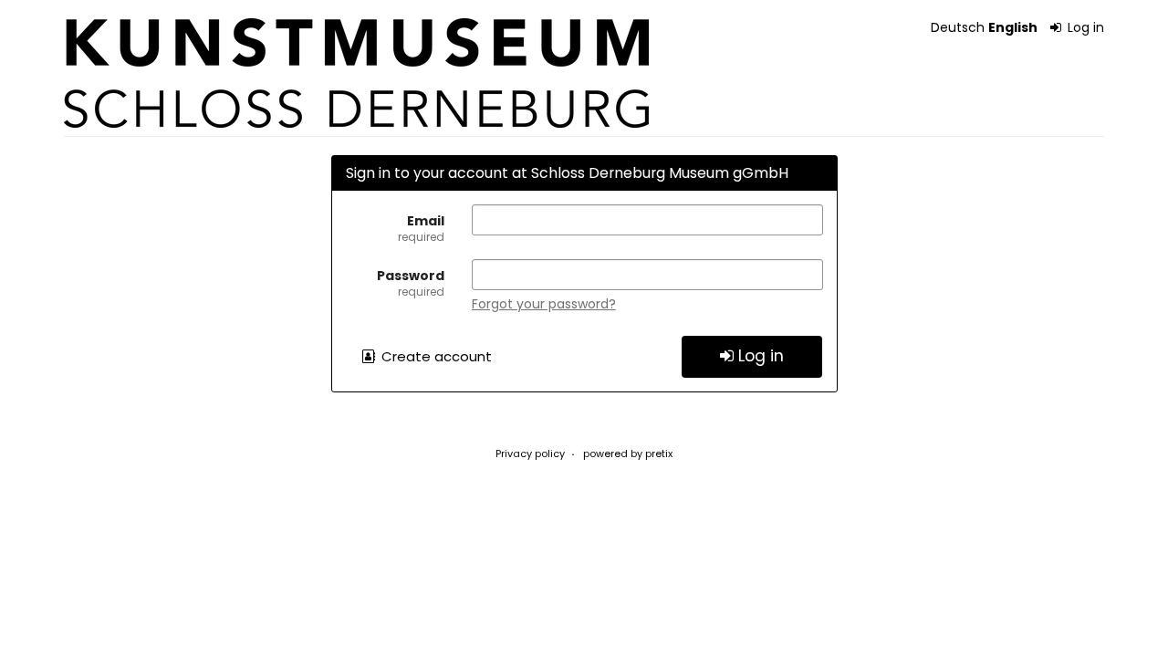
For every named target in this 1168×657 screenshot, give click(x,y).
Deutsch (958, 27)
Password (410, 282)
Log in (1084, 27)
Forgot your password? (544, 304)
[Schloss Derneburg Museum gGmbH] (356, 73)
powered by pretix (628, 453)
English (1013, 27)
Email (421, 228)
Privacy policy (530, 453)
